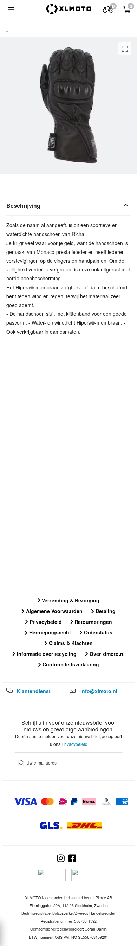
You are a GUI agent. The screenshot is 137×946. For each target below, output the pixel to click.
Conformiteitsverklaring (70, 664)
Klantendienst (34, 691)
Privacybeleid (45, 621)
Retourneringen (92, 621)
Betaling (105, 610)
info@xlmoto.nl (98, 691)
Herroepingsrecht (49, 632)
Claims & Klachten (70, 642)
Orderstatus (97, 632)
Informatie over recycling (46, 653)
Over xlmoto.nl (106, 653)
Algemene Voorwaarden (54, 610)
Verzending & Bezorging (69, 600)
